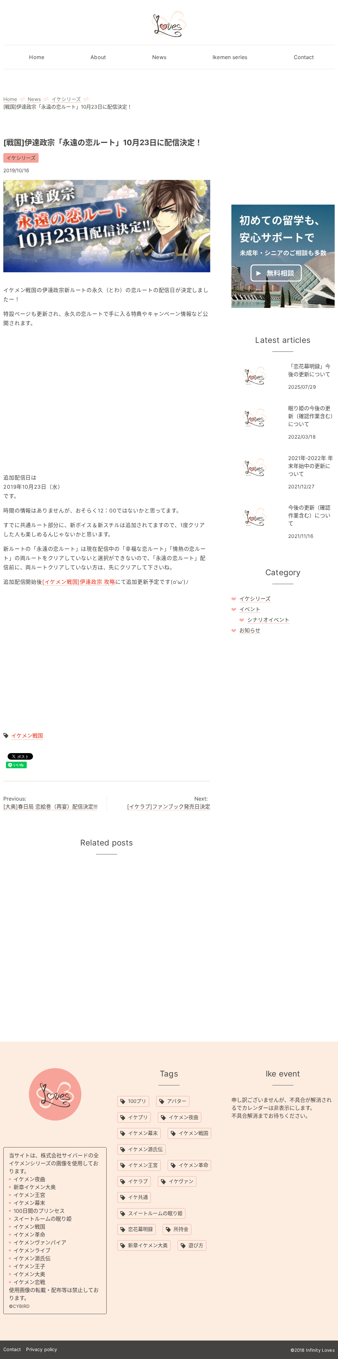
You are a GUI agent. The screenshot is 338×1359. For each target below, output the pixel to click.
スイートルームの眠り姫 (155, 1213)
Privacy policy (41, 1349)
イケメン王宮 (143, 1165)
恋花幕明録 (140, 1229)
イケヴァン (181, 1181)
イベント (249, 609)
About (98, 57)
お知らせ (249, 630)
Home (36, 57)
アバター (176, 1101)
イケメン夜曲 (183, 1117)
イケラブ (138, 1181)
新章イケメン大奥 (148, 1245)
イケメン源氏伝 (145, 1149)
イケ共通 (138, 1197)
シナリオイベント (268, 619)
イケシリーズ (21, 158)
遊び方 (195, 1245)
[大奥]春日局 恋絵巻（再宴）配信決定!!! (50, 806)
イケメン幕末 (143, 1133)
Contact (304, 57)
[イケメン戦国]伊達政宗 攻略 (78, 582)
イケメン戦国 (27, 735)
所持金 (181, 1229)
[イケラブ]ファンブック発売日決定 (168, 806)
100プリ (137, 1101)
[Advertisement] (106, 400)
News (159, 57)
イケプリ (138, 1117)
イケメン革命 (193, 1165)
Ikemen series (230, 57)
